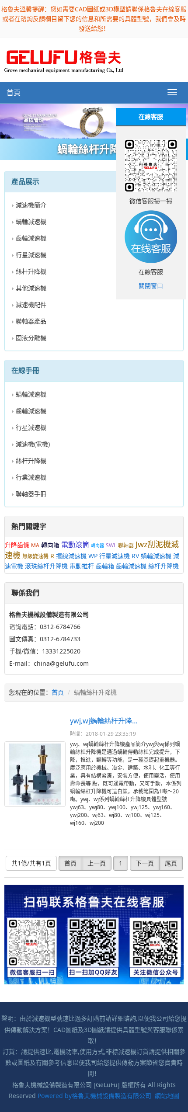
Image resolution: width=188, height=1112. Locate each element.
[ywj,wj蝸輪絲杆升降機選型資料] (35, 774)
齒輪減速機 (31, 238)
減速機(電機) (33, 444)
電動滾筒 (75, 544)
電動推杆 (82, 566)
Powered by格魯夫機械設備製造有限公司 (94, 1095)
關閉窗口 (151, 285)
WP (92, 556)
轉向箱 (50, 545)
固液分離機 (31, 338)
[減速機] (94, 121)
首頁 (14, 92)
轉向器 (97, 545)
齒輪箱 (105, 566)
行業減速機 (31, 477)
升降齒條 (17, 545)
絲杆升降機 (31, 271)
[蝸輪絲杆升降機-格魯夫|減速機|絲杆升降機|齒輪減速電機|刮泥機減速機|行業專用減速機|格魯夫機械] (63, 59)
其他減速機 (31, 288)
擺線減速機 (71, 556)
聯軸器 (126, 545)
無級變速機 (35, 556)
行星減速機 (31, 254)
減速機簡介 (31, 205)
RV (135, 556)
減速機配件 (31, 304)
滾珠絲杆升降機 (46, 566)
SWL (111, 545)
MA (35, 545)
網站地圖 (167, 1095)
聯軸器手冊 (31, 494)
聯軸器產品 (31, 321)
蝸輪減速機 (31, 221)
